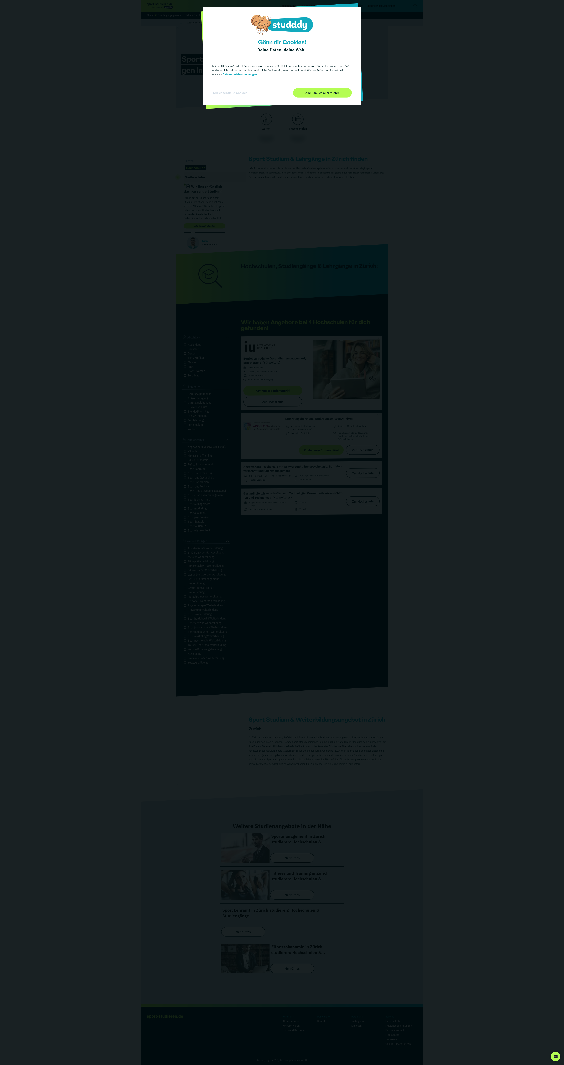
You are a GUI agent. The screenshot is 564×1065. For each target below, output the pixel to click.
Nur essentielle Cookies (230, 93)
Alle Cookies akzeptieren (322, 93)
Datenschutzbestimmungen (239, 74)
